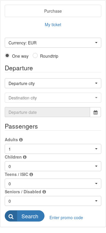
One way (20, 56)
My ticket (53, 24)
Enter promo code (66, 217)
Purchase (53, 11)
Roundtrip (49, 56)
